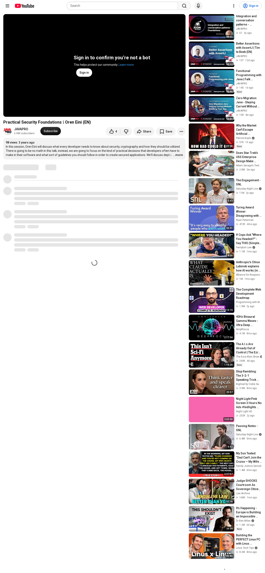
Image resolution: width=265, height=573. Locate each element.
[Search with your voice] (198, 6)
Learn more (126, 64)
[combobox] (123, 5)
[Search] (184, 6)
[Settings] (233, 5)
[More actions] (181, 131)
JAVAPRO (21, 129)
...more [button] (178, 155)
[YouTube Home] (24, 6)
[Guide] (7, 5)
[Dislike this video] (126, 131)
